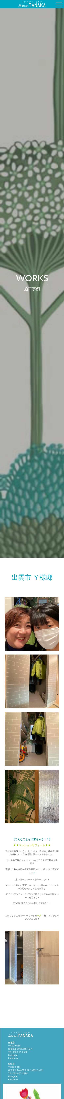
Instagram (13, 1055)
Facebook (13, 1058)
